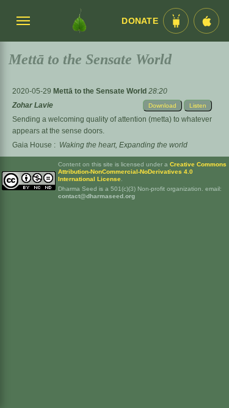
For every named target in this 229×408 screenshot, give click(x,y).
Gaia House (32, 145)
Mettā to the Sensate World (100, 91)
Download (162, 105)
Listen (197, 105)
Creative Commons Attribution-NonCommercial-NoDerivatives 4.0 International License (142, 171)
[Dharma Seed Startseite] (79, 20)
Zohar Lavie (32, 105)
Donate (140, 21)
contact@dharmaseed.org (96, 196)
